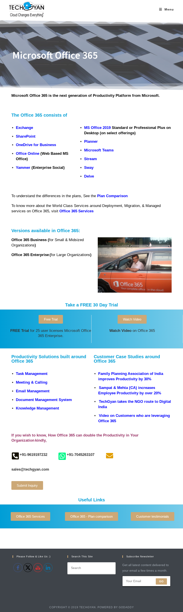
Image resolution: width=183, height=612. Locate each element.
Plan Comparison (112, 196)
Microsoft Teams (99, 150)
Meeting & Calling (31, 382)
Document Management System (44, 400)
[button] (51, 319)
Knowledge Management (37, 408)
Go (161, 581)
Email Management (33, 391)
